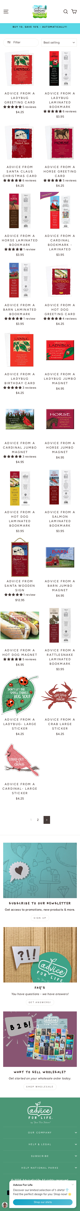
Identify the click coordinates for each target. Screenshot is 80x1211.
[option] (40, 27)
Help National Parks (40, 1167)
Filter (16, 42)
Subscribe (40, 1156)
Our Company (40, 1132)
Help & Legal (40, 1144)
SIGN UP (40, 918)
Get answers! (40, 1002)
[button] (12, 107)
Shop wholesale (40, 1087)
